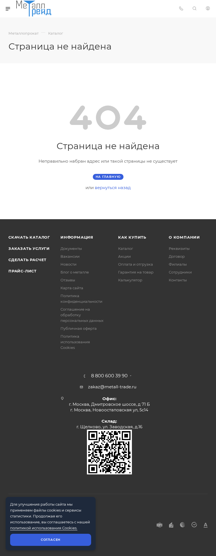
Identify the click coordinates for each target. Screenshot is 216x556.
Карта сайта (71, 288)
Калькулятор (130, 280)
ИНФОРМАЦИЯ (76, 237)
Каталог (125, 248)
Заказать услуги (29, 248)
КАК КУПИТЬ (132, 237)
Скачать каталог (29, 237)
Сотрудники (180, 272)
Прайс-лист (22, 271)
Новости (68, 264)
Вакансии (70, 256)
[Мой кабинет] (208, 9)
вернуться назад (113, 187)
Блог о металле (74, 272)
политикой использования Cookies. (43, 528)
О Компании (184, 237)
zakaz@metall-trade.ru (112, 386)
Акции (124, 256)
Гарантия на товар (136, 272)
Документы (71, 248)
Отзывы (67, 280)
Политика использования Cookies (75, 342)
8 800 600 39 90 (109, 376)
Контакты (178, 280)
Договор (177, 256)
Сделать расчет (27, 259)
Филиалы (178, 264)
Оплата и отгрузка (135, 264)
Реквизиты (179, 248)
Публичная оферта (78, 328)
